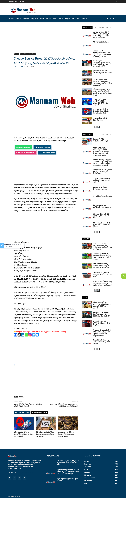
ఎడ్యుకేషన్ (26, 18)
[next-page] (47, 440)
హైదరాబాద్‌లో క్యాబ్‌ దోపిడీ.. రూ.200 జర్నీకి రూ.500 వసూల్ (102, 71)
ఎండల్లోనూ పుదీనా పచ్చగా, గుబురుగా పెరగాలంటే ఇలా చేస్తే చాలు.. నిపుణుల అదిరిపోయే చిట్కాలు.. (102, 256)
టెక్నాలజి (67, 18)
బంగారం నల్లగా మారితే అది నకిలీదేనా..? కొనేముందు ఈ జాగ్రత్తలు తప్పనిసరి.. (66, 434)
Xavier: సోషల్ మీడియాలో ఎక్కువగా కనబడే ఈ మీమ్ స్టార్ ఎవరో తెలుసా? (28, 405)
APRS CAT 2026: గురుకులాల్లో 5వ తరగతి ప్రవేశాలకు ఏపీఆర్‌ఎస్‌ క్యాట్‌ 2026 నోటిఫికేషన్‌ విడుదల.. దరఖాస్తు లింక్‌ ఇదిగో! (101, 151)
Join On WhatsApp (24, 147)
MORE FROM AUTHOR (39, 412)
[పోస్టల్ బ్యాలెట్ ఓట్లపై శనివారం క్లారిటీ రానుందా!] (50, 481)
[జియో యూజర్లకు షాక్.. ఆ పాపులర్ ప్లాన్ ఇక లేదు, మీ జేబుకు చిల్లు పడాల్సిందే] (24, 423)
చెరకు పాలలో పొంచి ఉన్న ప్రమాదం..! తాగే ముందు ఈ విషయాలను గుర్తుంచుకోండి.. (101, 265)
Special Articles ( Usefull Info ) (28, 54)
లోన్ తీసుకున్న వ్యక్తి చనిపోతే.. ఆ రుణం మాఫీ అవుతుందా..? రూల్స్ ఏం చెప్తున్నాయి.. (45, 434)
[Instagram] (110, 18)
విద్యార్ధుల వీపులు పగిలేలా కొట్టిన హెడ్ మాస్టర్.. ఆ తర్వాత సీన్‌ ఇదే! (102, 180)
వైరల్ (78, 18)
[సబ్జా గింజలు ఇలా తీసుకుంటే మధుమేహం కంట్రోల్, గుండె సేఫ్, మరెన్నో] (87, 275)
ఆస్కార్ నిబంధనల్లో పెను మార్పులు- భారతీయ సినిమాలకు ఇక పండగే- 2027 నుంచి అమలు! (102, 305)
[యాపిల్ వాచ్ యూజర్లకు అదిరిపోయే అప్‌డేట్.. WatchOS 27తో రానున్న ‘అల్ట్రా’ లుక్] (87, 101)
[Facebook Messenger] (37, 334)
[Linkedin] (22, 334)
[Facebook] (107, 18)
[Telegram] (113, 18)
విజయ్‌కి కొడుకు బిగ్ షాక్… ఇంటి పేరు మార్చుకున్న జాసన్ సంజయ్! (101, 341)
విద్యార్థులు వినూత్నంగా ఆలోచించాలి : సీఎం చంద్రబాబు (102, 206)
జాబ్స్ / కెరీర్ (34, 18)
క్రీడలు (55, 18)
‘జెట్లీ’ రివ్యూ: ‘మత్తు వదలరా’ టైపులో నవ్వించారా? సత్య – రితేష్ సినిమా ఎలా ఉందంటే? (101, 314)
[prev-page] (44, 440)
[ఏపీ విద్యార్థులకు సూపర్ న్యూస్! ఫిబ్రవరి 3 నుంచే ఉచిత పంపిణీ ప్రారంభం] (87, 225)
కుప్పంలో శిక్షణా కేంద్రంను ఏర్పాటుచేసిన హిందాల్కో (100, 188)
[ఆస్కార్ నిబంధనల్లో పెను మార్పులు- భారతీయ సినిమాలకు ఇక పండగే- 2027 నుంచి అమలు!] (87, 304)
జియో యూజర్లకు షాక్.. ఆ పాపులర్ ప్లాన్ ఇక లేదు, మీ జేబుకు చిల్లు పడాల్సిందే (23, 434)
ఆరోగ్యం (48, 18)
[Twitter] (117, 18)
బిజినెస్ (61, 18)
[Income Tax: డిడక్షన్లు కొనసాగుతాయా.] (87, 120)
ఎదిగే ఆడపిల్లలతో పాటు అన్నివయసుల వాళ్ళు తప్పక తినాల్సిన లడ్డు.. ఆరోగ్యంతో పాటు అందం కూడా (102, 82)
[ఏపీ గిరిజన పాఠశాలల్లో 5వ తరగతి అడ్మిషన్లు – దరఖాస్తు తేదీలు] (87, 216)
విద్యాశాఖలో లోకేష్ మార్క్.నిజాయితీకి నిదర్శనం (101, 139)
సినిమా (42, 18)
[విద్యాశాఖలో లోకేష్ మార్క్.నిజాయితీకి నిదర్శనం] (87, 141)
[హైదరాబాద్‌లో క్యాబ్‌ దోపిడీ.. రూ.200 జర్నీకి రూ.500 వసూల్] (87, 73)
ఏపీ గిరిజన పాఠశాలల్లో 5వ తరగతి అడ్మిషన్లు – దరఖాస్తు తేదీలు (101, 215)
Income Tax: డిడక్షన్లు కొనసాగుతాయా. (100, 119)
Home (11, 18)
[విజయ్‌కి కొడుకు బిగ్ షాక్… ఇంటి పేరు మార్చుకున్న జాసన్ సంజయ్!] (87, 342)
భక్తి (73, 18)
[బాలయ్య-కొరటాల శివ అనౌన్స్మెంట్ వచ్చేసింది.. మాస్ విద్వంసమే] (87, 323)
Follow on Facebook (48, 152)
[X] (19, 334)
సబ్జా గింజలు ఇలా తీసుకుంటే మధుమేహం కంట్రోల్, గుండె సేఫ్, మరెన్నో (102, 274)
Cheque (21, 396)
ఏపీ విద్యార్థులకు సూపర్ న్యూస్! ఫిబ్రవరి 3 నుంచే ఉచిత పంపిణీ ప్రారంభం (102, 224)
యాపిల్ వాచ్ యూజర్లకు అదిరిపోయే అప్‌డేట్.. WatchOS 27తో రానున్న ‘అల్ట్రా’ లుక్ (101, 102)
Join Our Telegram (44, 147)
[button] (117, 1)
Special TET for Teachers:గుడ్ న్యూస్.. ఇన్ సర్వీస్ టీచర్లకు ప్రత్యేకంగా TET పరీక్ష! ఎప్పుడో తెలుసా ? (102, 53)
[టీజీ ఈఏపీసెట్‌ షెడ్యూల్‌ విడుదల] (87, 198)
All (95, 27)
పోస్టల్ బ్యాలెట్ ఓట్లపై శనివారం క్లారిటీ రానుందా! (67, 479)
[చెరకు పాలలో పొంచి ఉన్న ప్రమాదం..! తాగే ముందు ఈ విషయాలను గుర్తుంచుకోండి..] (87, 266)
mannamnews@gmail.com (26, 472)
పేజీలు (83, 18)
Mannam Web (19, 66)
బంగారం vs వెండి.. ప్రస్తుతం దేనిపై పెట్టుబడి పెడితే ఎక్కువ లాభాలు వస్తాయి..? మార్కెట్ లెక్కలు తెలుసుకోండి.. (101, 34)
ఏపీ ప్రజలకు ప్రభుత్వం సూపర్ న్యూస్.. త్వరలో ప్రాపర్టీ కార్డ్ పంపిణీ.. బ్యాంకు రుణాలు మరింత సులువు (102, 92)
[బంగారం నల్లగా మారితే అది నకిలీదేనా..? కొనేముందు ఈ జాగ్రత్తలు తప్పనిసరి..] (68, 423)
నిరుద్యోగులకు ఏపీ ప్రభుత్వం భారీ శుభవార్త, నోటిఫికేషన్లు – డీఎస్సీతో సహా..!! (102, 171)
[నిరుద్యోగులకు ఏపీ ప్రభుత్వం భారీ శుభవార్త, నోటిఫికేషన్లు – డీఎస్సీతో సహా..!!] (87, 172)
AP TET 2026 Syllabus (101, 42)
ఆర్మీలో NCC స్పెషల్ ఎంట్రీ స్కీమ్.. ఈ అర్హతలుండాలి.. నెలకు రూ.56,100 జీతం (68, 462)
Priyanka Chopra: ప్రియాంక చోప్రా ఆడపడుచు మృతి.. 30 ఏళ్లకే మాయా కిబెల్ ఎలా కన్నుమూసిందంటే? (102, 332)
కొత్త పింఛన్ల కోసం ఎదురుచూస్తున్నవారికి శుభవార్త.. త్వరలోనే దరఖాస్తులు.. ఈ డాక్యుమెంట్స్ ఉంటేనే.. (102, 63)
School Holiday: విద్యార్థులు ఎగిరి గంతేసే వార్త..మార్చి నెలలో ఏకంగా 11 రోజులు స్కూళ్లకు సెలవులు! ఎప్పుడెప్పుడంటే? (102, 162)
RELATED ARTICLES (22, 412)
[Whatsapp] (26, 334)
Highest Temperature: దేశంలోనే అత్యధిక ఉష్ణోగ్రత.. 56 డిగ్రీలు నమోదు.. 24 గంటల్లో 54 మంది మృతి (68, 471)
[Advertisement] (46, 39)
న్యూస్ (17, 18)
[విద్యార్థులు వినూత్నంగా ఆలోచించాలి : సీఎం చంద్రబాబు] (87, 207)
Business (16, 54)
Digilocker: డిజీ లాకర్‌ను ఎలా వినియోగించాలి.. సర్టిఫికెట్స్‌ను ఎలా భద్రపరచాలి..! (64, 405)
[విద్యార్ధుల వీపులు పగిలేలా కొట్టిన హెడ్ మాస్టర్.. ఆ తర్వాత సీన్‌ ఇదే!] (87, 180)
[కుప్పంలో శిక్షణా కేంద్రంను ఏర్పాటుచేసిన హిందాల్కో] (87, 189)
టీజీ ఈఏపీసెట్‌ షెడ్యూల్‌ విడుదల (102, 196)
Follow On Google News (26, 152)
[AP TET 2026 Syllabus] (87, 44)
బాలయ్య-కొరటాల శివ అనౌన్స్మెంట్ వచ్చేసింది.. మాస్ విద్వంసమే (101, 322)
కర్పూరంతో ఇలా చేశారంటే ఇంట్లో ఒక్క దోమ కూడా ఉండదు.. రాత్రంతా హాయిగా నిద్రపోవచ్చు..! (102, 283)
